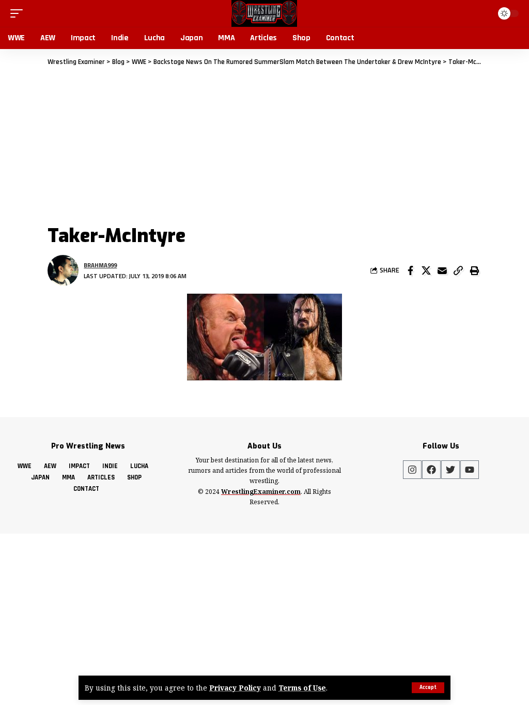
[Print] (474, 270)
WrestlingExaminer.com (261, 491)
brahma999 (100, 265)
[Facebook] (431, 469)
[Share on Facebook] (410, 270)
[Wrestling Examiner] (264, 13)
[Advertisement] (264, 145)
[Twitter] (450, 469)
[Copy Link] (458, 270)
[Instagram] (412, 469)
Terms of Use (302, 688)
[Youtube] (469, 469)
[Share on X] (426, 270)
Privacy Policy (235, 688)
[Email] (442, 270)
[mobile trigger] (19, 13)
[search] (482, 13)
